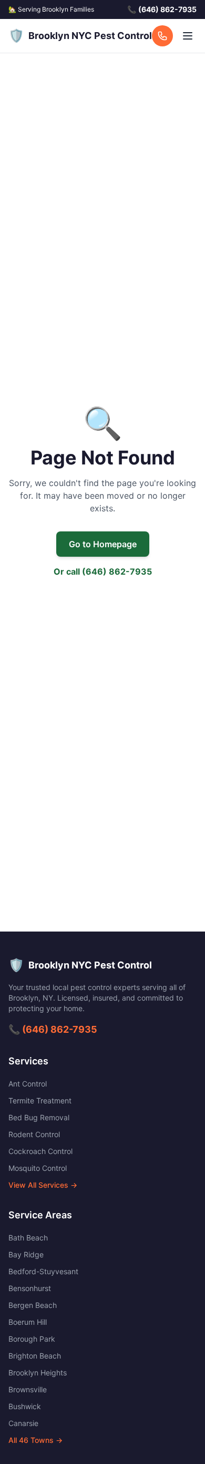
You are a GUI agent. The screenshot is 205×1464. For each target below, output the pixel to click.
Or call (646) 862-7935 (103, 571)
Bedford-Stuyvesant (43, 1271)
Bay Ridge (26, 1254)
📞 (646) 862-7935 (52, 1029)
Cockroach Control (40, 1151)
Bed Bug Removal (38, 1117)
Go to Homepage (103, 544)
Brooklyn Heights (37, 1372)
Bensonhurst (29, 1288)
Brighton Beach (34, 1355)
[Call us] (162, 35)
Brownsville (27, 1389)
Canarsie (23, 1423)
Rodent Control (34, 1134)
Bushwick (24, 1406)
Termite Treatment (39, 1100)
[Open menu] (187, 35)
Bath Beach (28, 1237)
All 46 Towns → (35, 1440)
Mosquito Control (37, 1168)
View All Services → (42, 1184)
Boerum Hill (27, 1321)
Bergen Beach (32, 1305)
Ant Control (27, 1083)
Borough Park (31, 1338)
